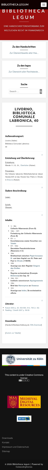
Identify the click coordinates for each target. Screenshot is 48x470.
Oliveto (20, 260)
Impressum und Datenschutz (15, 446)
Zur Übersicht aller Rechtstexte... (24, 71)
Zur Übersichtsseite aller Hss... (24, 52)
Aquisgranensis (36, 280)
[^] (42, 155)
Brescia (10, 179)
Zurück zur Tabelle (13, 333)
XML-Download (35, 325)
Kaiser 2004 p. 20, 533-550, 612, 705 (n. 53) (22, 307)
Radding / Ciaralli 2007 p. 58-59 (17, 310)
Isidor (24, 290)
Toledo (13, 243)
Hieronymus (23, 285)
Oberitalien (24, 165)
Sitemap (6, 451)
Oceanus (35, 285)
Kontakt (5, 442)
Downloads (7, 438)
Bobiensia (15, 275)
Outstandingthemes (24, 466)
